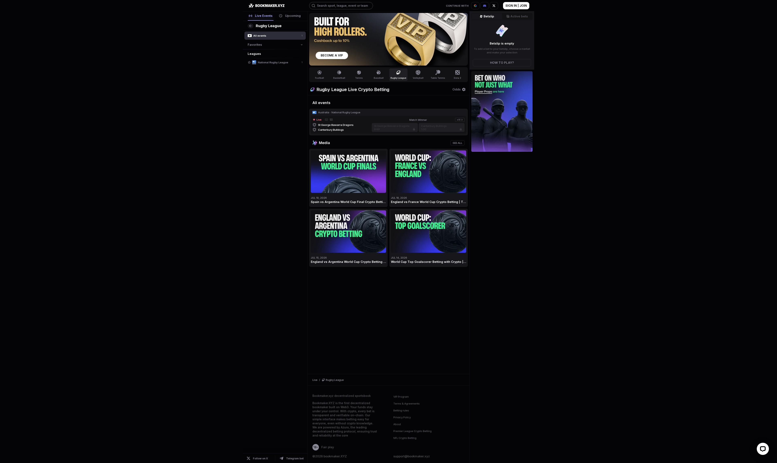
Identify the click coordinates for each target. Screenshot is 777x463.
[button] (249, 62)
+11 (461, 120)
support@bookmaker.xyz (411, 456)
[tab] (261, 16)
